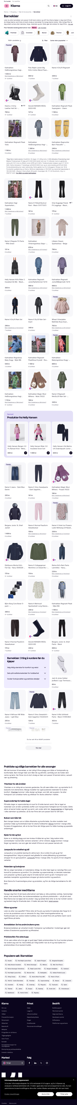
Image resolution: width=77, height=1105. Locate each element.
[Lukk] (73, 1079)
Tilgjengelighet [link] (6, 1035)
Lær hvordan (42, 28)
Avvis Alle (46, 1094)
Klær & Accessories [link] (25, 12)
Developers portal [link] (58, 1017)
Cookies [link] (4, 1103)
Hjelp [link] (28, 1008)
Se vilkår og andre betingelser (26, 173)
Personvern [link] (5, 1020)
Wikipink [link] (4, 1029)
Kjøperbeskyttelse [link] (33, 1017)
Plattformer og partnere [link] (60, 1023)
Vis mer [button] (38, 748)
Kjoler (53, 841)
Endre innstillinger (12, 1094)
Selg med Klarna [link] (57, 1014)
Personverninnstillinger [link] (34, 1026)
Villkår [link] (4, 1014)
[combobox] (59, 40)
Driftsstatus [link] (56, 1020)
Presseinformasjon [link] (8, 1017)
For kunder (7, 1)
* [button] (14, 76)
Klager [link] (29, 1020)
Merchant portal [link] (57, 1011)
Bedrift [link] (56, 1003)
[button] (55, 6)
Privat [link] (30, 1003)
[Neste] (70, 33)
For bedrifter (16, 1)
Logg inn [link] (29, 1011)
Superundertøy (56, 809)
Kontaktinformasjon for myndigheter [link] (9, 1045)
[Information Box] (20, 41)
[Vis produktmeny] (71, 16)
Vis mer (70, 24)
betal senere (53, 901)
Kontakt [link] (4, 1042)
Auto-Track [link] (5, 1039)
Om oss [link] (4, 1008)
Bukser (51, 824)
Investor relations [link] (7, 1052)
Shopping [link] (13, 12)
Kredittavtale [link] (31, 1023)
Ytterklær (14, 792)
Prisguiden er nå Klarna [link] (9, 1032)
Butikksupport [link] (57, 1008)
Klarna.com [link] (12, 1103)
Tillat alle (64, 1094)
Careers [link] (4, 1011)
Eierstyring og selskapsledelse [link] (11, 1049)
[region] (38, 1088)
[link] (29, 1063)
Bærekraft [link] (5, 1026)
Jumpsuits (31, 858)
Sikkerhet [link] (5, 1023)
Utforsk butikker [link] (32, 1014)
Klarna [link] (6, 12)
